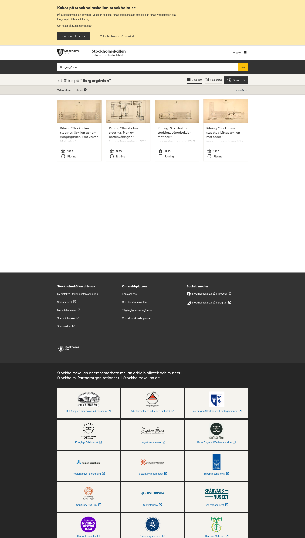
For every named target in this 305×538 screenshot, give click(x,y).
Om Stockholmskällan (134, 302)
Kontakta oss (129, 294)
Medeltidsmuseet (66, 310)
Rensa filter (241, 90)
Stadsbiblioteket (66, 318)
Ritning (79, 90)
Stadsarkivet (64, 326)
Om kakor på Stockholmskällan (74, 25)
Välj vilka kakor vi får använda (118, 36)
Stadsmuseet (64, 302)
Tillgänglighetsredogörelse (137, 310)
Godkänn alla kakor (73, 36)
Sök (243, 66)
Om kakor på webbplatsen (136, 318)
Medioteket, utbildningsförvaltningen (77, 294)
